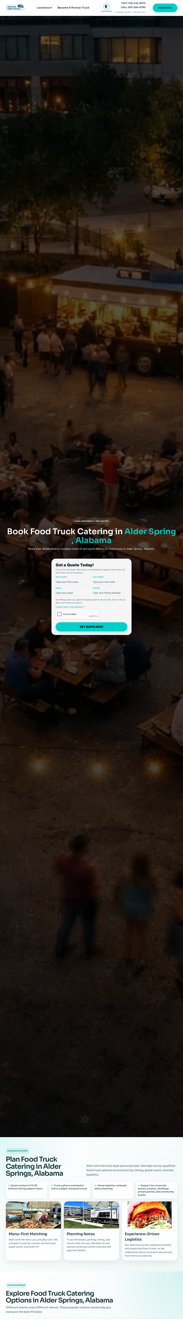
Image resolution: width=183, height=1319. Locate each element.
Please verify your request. (70, 607)
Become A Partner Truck (73, 7)
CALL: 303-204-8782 (133, 7)
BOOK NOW (165, 7)
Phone (96, 588)
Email (59, 588)
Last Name (98, 577)
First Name (61, 577)
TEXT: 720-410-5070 (133, 3)
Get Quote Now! (91, 626)
